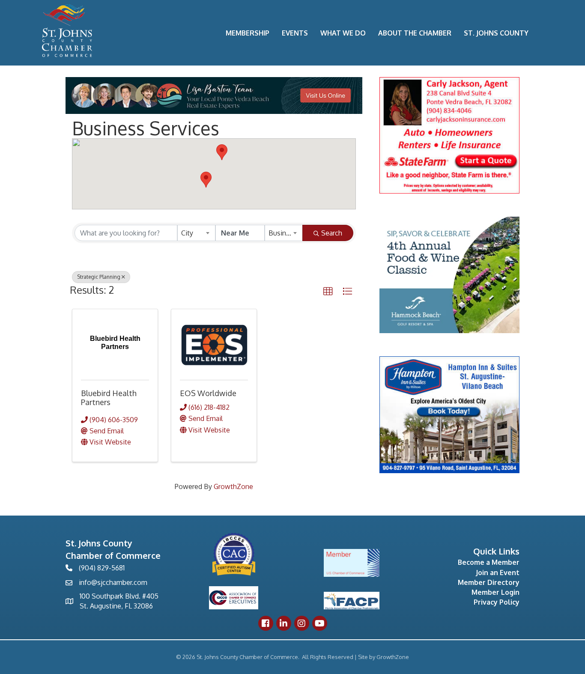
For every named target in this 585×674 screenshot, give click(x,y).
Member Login (495, 592)
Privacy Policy (496, 602)
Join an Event (497, 572)
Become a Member (488, 562)
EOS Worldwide (208, 393)
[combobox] (196, 233)
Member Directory (488, 582)
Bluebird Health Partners (109, 397)
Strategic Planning (98, 277)
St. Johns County (496, 33)
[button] (206, 180)
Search (331, 233)
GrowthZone (233, 486)
